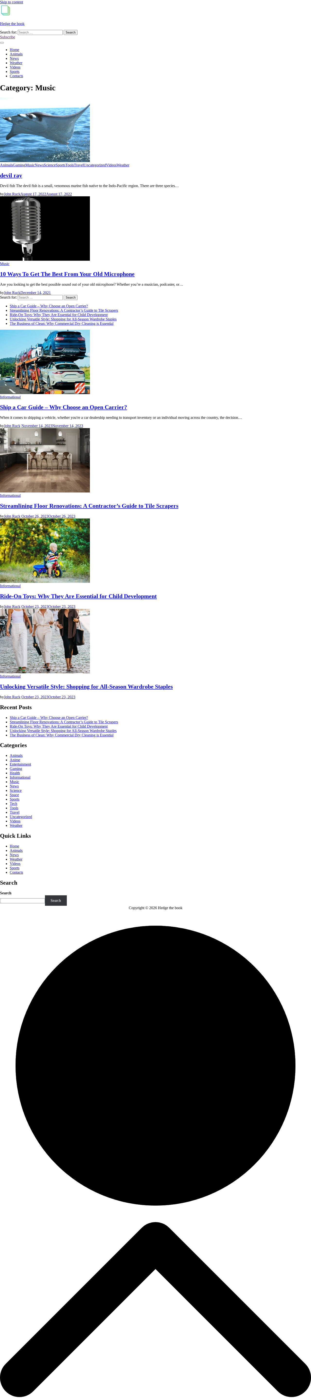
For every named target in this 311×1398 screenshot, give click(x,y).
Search (5, 893)
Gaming (19, 165)
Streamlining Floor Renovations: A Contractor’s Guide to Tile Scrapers (64, 310)
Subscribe (7, 37)
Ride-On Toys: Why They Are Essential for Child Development (59, 315)
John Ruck (12, 194)
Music (30, 165)
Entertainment (20, 764)
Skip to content (11, 2)
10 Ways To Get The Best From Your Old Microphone (67, 274)
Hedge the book (12, 24)
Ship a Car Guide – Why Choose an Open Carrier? (49, 306)
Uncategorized (95, 165)
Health (15, 773)
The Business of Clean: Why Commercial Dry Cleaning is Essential (61, 323)
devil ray (11, 175)
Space (14, 795)
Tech (13, 804)
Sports (14, 71)
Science (50, 165)
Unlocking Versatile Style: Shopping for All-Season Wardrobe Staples (63, 319)
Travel (79, 165)
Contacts (16, 76)
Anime (15, 760)
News (14, 58)
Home (14, 50)
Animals (16, 54)
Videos (15, 67)
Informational (10, 397)
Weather (16, 63)
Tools (69, 165)
